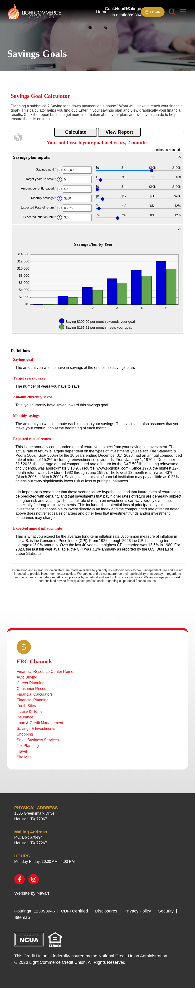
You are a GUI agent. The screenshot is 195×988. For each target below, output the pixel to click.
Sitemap (22, 917)
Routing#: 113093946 (133, 12)
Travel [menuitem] (22, 751)
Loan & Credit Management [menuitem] (40, 723)
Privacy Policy (137, 911)
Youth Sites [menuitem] (26, 706)
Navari (43, 893)
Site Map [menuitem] (24, 757)
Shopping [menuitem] (25, 734)
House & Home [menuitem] (30, 711)
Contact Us (112, 12)
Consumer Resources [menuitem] (35, 689)
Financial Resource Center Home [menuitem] (45, 672)
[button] (97, 157)
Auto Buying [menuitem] (27, 677)
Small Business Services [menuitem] (38, 740)
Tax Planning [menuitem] (28, 746)
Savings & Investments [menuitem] (36, 729)
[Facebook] (19, 879)
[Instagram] (33, 879)
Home (102, 12)
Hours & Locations (122, 12)
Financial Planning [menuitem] (33, 700)
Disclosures (106, 911)
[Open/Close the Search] (172, 12)
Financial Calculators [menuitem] (35, 694)
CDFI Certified (74, 911)
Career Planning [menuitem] (30, 683)
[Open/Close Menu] (182, 12)
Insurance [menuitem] (25, 717)
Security (166, 911)
